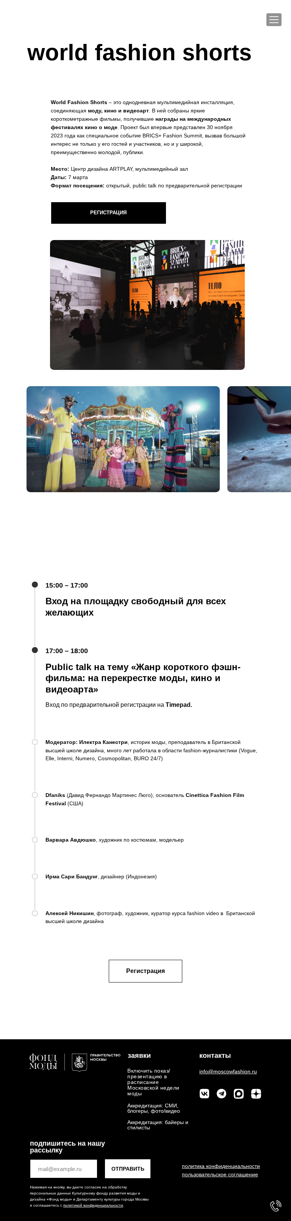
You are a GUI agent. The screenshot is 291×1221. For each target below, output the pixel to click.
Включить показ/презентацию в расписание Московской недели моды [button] (153, 1082)
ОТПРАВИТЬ (127, 1169)
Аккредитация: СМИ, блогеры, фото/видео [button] (153, 1108)
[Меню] (274, 19)
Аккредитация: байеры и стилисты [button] (157, 1125)
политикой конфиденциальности (93, 1205)
